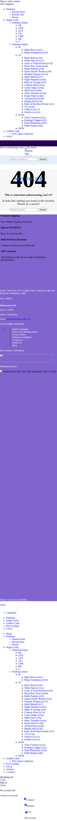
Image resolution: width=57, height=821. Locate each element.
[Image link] (11, 285)
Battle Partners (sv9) (34, 68)
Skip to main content (10, 1)
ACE (20, 31)
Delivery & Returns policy (25, 332)
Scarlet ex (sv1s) (32, 112)
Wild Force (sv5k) (33, 90)
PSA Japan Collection (22, 134)
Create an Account (9, 795)
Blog (14, 345)
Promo (15, 17)
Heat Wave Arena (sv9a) (36, 66)
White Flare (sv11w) (34, 60)
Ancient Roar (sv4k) (34, 98)
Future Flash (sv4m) (34, 96)
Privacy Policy (19, 334)
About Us (17, 342)
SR (19, 25)
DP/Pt (21, 128)
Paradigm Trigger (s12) (35, 120)
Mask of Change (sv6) (35, 82)
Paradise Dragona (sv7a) (36, 74)
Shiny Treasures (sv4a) (35, 93)
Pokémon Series (20, 44)
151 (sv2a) (29, 106)
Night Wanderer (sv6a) (35, 79)
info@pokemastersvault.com (18, 319)
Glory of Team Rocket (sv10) (38, 63)
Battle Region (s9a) (33, 125)
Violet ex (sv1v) (32, 109)
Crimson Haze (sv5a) (34, 85)
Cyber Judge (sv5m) (34, 87)
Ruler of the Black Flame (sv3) (39, 104)
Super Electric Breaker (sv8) (38, 71)
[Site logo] (28, 205)
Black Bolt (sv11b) (33, 58)
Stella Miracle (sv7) (33, 77)
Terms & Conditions (22, 337)
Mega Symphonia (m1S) (36, 52)
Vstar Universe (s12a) (34, 117)
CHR (20, 36)
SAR (20, 28)
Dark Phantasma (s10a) (35, 123)
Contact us (17, 340)
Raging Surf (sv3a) (33, 101)
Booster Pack (18, 12)
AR (20, 33)
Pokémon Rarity (20, 22)
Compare (10, 772)
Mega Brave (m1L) (33, 49)
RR (20, 39)
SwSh (21, 115)
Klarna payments (20, 329)
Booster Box (18, 14)
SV (19, 55)
